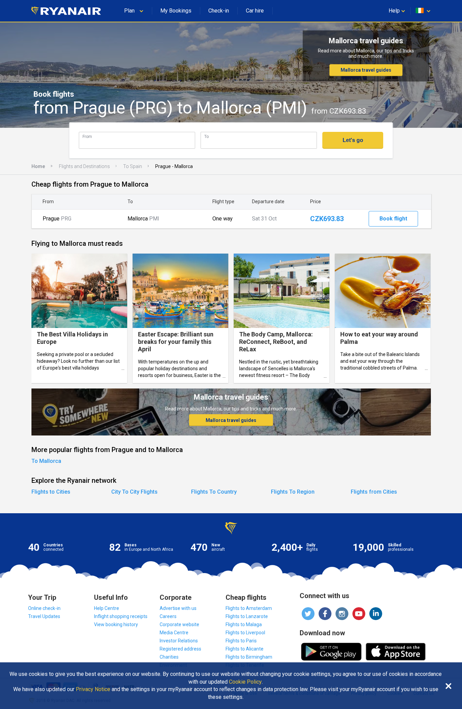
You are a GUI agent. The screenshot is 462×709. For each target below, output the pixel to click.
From (87, 136)
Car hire (255, 10)
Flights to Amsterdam (249, 608)
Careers (168, 616)
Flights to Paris (241, 640)
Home (38, 166)
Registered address (180, 649)
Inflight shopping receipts (120, 616)
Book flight (393, 218)
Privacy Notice (93, 689)
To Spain (132, 166)
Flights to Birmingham (249, 657)
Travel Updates (44, 616)
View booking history (116, 624)
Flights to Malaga (244, 624)
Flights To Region (293, 492)
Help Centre (106, 608)
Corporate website (179, 624)
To (206, 136)
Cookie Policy (245, 682)
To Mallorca (46, 461)
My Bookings (175, 10)
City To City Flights (134, 492)
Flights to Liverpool (245, 632)
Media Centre (174, 632)
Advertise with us (178, 608)
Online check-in (44, 608)
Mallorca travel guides (366, 70)
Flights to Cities (50, 492)
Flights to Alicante (244, 649)
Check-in (218, 10)
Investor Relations (179, 640)
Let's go (353, 140)
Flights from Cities (374, 492)
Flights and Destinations (84, 166)
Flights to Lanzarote (247, 616)
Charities (169, 657)
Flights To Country (214, 492)
